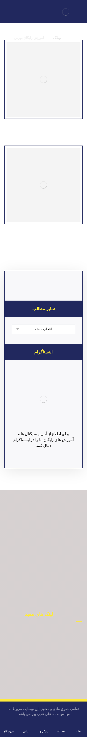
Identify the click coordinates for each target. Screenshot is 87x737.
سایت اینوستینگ (36, 691)
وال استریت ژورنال (36, 669)
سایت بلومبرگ (36, 661)
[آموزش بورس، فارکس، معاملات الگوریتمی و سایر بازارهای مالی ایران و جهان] (66, 11)
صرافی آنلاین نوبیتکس (36, 632)
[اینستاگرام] (43, 399)
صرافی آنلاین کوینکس (36, 654)
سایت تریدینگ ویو (36, 683)
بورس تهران (36, 647)
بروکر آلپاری (36, 640)
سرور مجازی (36, 676)
